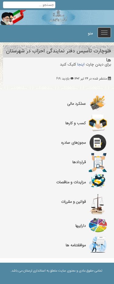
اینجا (80, 64)
